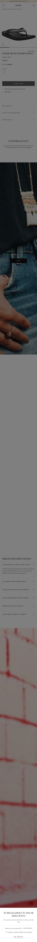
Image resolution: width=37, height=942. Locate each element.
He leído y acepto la (19, 932)
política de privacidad (25, 932)
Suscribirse (27, 928)
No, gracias (18, 936)
